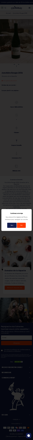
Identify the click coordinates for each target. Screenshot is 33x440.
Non (12, 225)
